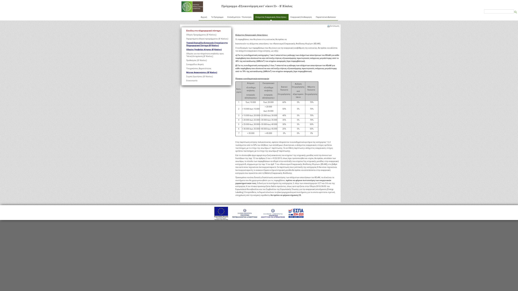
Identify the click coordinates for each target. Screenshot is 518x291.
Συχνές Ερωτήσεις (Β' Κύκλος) (199, 76)
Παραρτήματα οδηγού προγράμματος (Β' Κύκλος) (207, 39)
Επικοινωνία (191, 80)
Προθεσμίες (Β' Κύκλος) (196, 60)
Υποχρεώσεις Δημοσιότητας (198, 68)
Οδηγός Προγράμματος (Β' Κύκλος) (201, 35)
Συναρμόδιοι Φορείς (195, 64)
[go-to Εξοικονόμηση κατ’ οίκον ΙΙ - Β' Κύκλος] (192, 6)
